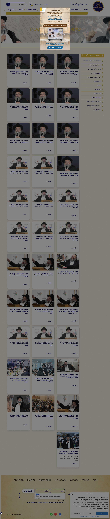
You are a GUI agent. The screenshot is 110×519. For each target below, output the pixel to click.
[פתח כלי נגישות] (1, 513)
